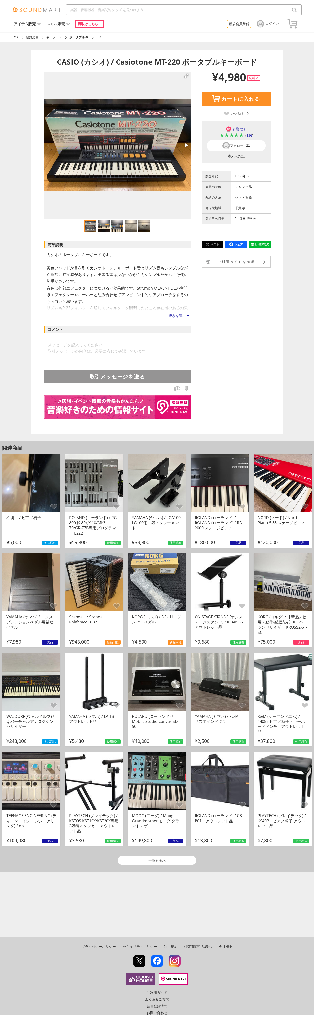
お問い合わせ (157, 1012)
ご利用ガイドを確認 (236, 261)
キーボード (54, 37)
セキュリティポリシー (140, 946)
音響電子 (239, 129)
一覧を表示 (157, 860)
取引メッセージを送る (117, 377)
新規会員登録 (239, 23)
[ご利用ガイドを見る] (186, 389)
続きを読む (177, 315)
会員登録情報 (157, 1006)
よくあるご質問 (157, 999)
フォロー (240, 145)
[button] (186, 76)
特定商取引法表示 (198, 946)
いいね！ (240, 113)
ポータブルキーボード (85, 37)
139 (249, 135)
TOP (15, 37)
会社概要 (226, 946)
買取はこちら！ (90, 23)
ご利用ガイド (157, 992)
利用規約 (171, 946)
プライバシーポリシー (98, 946)
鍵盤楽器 (32, 37)
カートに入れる (240, 99)
